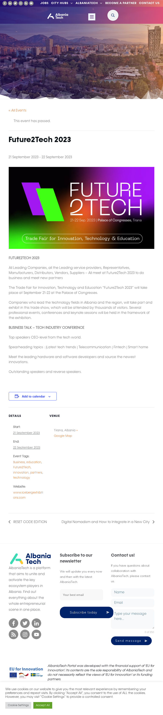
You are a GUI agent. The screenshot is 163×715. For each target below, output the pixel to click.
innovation (21, 472)
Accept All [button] (43, 705)
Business (19, 462)
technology (21, 477)
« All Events (17, 110)
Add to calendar (33, 396)
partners (36, 472)
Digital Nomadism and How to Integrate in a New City (106, 522)
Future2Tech (22, 467)
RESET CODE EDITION (30, 522)
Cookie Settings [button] (18, 705)
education (33, 462)
